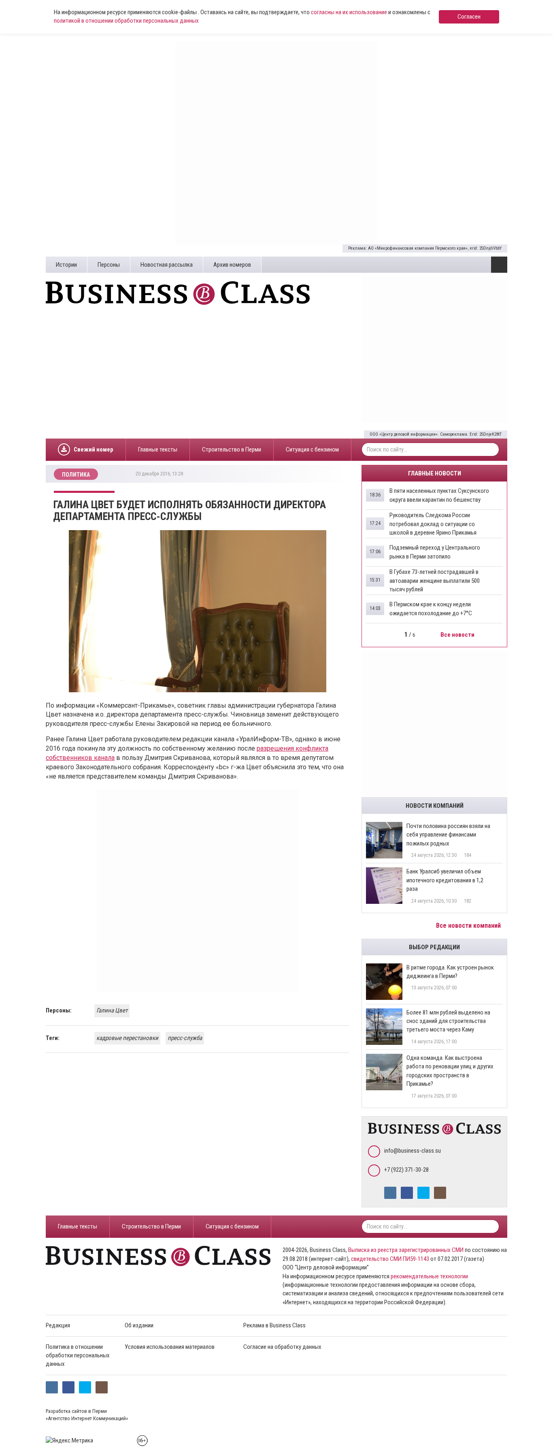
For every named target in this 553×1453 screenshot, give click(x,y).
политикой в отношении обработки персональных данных (126, 20)
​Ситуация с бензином (312, 449)
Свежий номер (93, 449)
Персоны (109, 264)
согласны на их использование (349, 12)
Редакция (58, 1325)
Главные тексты (157, 449)
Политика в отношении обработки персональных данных (78, 1355)
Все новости (458, 634)
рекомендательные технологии (429, 1276)
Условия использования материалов (170, 1346)
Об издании (139, 1325)
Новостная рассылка (166, 264)
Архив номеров (232, 264)
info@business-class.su (412, 1150)
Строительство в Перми (231, 449)
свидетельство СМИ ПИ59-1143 (390, 1259)
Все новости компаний (469, 925)
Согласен (469, 16)
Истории (66, 264)
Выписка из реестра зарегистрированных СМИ (406, 1250)
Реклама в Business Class (274, 1325)
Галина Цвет (112, 1010)
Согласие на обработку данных (282, 1346)
